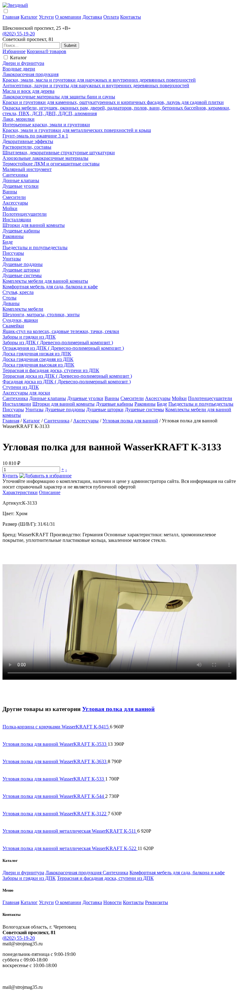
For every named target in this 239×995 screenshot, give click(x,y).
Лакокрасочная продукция (30, 74)
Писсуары (13, 253)
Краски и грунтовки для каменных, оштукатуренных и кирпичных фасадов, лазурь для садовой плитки (113, 102)
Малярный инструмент (27, 169)
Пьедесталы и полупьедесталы (35, 247)
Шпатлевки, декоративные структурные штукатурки (58, 152)
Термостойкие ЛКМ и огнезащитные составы (51, 163)
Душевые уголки (20, 186)
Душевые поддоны (22, 264)
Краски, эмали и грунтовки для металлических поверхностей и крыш (76, 130)
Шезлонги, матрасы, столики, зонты (41, 314)
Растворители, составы (26, 147)
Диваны (11, 303)
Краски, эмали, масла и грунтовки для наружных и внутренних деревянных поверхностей (99, 80)
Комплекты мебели (22, 309)
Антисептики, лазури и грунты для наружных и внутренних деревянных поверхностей (95, 85)
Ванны (9, 191)
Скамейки (13, 325)
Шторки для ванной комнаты (33, 225)
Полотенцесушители (24, 214)
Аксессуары (15, 202)
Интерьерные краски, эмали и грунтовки (46, 124)
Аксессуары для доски (26, 392)
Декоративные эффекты (27, 141)
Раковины (13, 236)
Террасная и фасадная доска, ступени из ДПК (50, 370)
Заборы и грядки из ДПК (29, 337)
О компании (68, 17)
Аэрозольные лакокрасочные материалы (45, 158)
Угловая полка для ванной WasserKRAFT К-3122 (55, 813)
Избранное (14, 51)
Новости (112, 902)
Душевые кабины (21, 230)
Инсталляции (16, 219)
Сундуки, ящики (20, 320)
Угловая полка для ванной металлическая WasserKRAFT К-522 (70, 848)
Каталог (29, 17)
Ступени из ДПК (20, 387)
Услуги (46, 17)
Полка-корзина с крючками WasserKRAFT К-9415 (56, 726)
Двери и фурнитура (23, 63)
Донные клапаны (20, 180)
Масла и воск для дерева (28, 91)
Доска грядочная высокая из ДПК (38, 364)
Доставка (92, 17)
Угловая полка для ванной (130, 420)
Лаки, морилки (18, 119)
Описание (49, 492)
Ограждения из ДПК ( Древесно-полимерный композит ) (63, 348)
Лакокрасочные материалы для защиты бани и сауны (58, 96)
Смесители (14, 197)
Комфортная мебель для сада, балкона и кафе (50, 286)
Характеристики (20, 492)
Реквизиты (156, 902)
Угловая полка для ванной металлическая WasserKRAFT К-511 (69, 831)
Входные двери (18, 68)
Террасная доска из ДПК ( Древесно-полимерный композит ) (67, 376)
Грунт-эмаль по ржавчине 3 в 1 (35, 135)
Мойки (9, 208)
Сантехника (15, 175)
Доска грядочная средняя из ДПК (37, 359)
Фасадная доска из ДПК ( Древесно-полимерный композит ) (66, 381)
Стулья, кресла (18, 292)
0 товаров (46, 51)
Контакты (130, 17)
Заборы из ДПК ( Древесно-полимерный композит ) (57, 342)
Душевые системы (22, 275)
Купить (10, 475)
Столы (9, 297)
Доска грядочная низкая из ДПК (36, 353)
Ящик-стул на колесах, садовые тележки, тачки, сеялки (60, 331)
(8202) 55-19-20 (18, 33)
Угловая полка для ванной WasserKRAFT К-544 (53, 796)
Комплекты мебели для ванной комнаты (45, 281)
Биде (7, 242)
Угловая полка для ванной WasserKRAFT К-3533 (55, 744)
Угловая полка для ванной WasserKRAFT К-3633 (55, 761)
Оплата (111, 17)
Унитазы (11, 258)
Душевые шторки (21, 269)
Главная (10, 17)
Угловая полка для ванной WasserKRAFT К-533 (53, 778)
